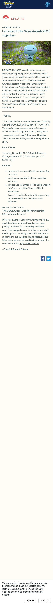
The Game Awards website (16, 210)
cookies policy (35, 586)
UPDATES (17, 18)
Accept (44, 600)
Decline (30, 600)
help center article (29, 243)
